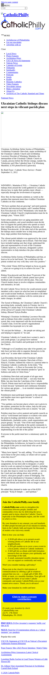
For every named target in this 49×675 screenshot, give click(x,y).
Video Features (12, 84)
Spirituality (10, 70)
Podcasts (9, 75)
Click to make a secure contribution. (24, 598)
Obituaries (10, 68)
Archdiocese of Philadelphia (18, 40)
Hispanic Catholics (14, 82)
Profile (9, 79)
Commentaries (12, 72)
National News (7, 98)
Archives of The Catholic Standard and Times (25, 93)
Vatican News (12, 63)
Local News (11, 53)
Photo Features (12, 56)
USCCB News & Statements (18, 61)
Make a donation (13, 89)
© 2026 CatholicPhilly (10, 673)
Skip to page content (9, 2)
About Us (10, 91)
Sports (8, 77)
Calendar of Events (14, 65)
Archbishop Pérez (13, 58)
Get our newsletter (13, 42)
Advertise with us (13, 45)
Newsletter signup (13, 86)
